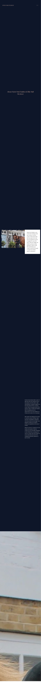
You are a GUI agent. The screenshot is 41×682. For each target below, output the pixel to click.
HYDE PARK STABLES (8, 5)
